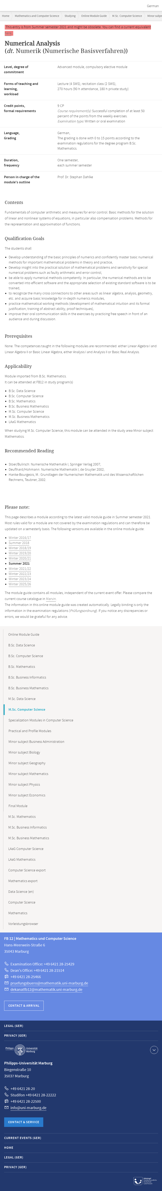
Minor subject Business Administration (36, 741)
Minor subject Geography (26, 763)
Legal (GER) (13, 1026)
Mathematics (17, 913)
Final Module (17, 806)
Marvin (51, 599)
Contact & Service (23, 1122)
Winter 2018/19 (20, 548)
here (8, 33)
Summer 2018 (19, 543)
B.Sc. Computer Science (25, 656)
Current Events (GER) (22, 1138)
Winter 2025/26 (20, 584)
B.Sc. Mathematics (21, 666)
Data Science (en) (21, 891)
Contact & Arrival (24, 1006)
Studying (70, 16)
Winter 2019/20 (20, 553)
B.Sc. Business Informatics (27, 677)
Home (5, 16)
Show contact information (154, 1050)
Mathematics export (23, 881)
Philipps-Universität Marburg (22, 1049)
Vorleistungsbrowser (23, 924)
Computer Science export (27, 870)
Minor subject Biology (24, 752)
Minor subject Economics (26, 795)
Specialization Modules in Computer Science (40, 720)
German (153, 6)
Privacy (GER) (15, 1036)
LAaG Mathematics (21, 859)
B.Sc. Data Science (21, 645)
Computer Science (21, 902)
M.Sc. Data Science (22, 699)
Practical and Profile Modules (29, 731)
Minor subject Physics (24, 784)
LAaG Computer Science (25, 849)
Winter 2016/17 (20, 537)
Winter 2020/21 (20, 558)
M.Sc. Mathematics (22, 816)
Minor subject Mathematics (28, 774)
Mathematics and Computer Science (37, 16)
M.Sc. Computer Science (127, 16)
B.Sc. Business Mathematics (28, 688)
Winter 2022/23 (20, 574)
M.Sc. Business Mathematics (28, 838)
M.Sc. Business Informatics (27, 827)
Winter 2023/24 (20, 579)
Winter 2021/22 (20, 568)
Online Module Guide (94, 16)
